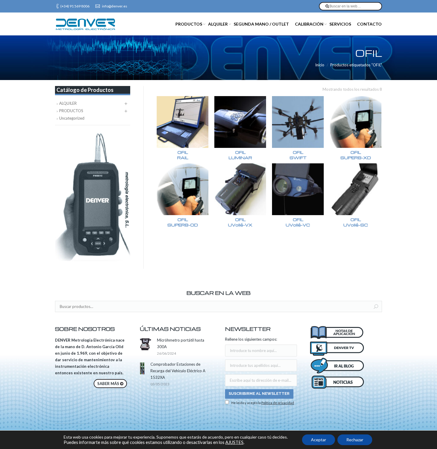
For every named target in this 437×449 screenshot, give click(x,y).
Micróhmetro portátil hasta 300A (180, 343)
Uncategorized (71, 118)
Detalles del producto (182, 122)
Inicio (319, 64)
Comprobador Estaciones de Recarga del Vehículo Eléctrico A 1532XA (177, 371)
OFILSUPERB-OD (182, 222)
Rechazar (354, 439)
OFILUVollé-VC (298, 222)
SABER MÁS (108, 383)
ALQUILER (68, 103)
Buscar (376, 306)
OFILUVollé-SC (355, 222)
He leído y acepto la (262, 403)
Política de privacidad (277, 403)
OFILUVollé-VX (240, 222)
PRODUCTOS (71, 110)
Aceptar (318, 439)
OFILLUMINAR (240, 155)
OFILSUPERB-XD (355, 155)
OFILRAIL (182, 155)
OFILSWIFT (298, 155)
